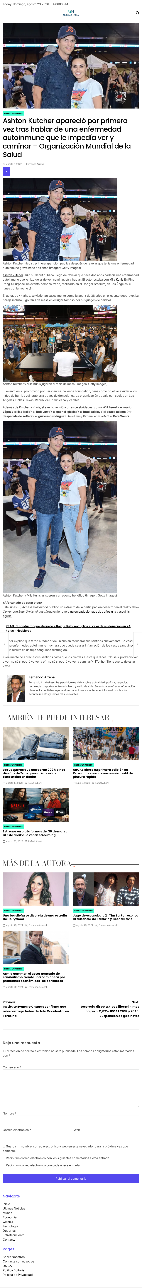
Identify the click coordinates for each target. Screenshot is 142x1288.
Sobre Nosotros (14, 1257)
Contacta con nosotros (18, 1261)
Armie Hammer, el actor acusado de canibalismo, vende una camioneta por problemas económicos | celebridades (34, 977)
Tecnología (10, 1226)
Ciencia (8, 1222)
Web (77, 1130)
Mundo (7, 1213)
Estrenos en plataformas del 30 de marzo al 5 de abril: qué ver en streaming (35, 833)
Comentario (12, 1067)
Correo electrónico (17, 1130)
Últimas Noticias (14, 1208)
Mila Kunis (116, 279)
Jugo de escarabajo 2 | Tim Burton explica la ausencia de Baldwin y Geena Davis (105, 917)
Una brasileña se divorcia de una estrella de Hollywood (35, 917)
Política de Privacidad (18, 1275)
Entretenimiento (13, 113)
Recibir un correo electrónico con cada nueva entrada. (43, 1165)
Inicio (6, 1204)
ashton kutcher (13, 275)
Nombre (9, 1113)
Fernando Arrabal (35, 164)
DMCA (7, 1266)
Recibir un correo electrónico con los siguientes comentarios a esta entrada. (58, 1158)
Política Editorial (14, 1270)
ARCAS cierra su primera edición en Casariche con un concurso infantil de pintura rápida (103, 773)
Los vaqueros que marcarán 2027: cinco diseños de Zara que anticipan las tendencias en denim (34, 773)
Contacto (9, 1239)
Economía (10, 1217)
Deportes (9, 1230)
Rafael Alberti (35, 783)
